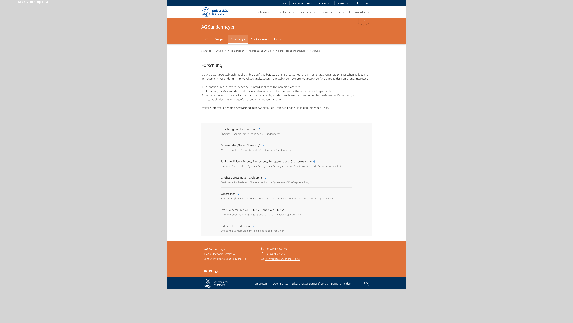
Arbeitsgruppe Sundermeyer (290, 50)
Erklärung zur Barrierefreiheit (310, 283)
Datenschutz (280, 283)
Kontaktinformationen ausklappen (367, 283)
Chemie (219, 50)
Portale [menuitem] (324, 3)
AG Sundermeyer (206, 39)
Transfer (306, 12)
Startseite (206, 50)
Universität (358, 12)
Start (284, 3)
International (330, 12)
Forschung (283, 12)
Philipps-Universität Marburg (221, 288)
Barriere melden (341, 283)
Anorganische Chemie (260, 50)
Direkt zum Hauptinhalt (34, 2)
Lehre (277, 39)
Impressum (262, 283)
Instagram (216, 271)
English (343, 3)
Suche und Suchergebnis (367, 3)
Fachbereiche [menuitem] (301, 3)
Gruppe (218, 39)
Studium (260, 12)
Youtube (210, 271)
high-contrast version (357, 3)
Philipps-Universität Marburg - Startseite (220, 11)
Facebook (205, 271)
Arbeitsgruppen (236, 50)
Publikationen (258, 39)
